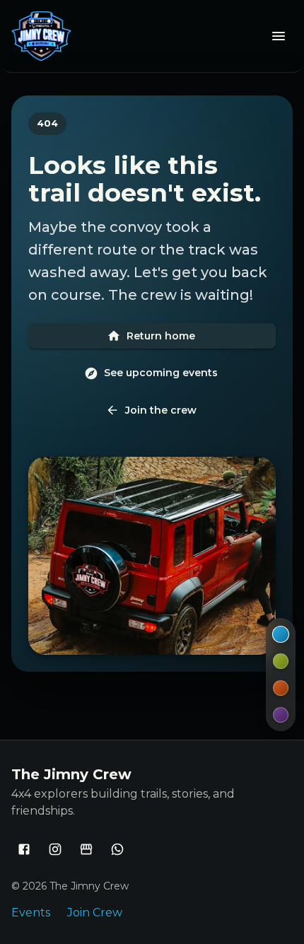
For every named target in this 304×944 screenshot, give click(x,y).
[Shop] (86, 849)
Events (30, 912)
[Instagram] (55, 849)
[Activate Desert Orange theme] (280, 688)
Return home (161, 336)
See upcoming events (161, 372)
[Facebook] (24, 849)
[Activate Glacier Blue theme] (280, 634)
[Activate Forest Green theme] (280, 661)
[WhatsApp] (117, 849)
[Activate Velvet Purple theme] (280, 715)
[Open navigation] (278, 36)
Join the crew (161, 410)
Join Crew (94, 912)
